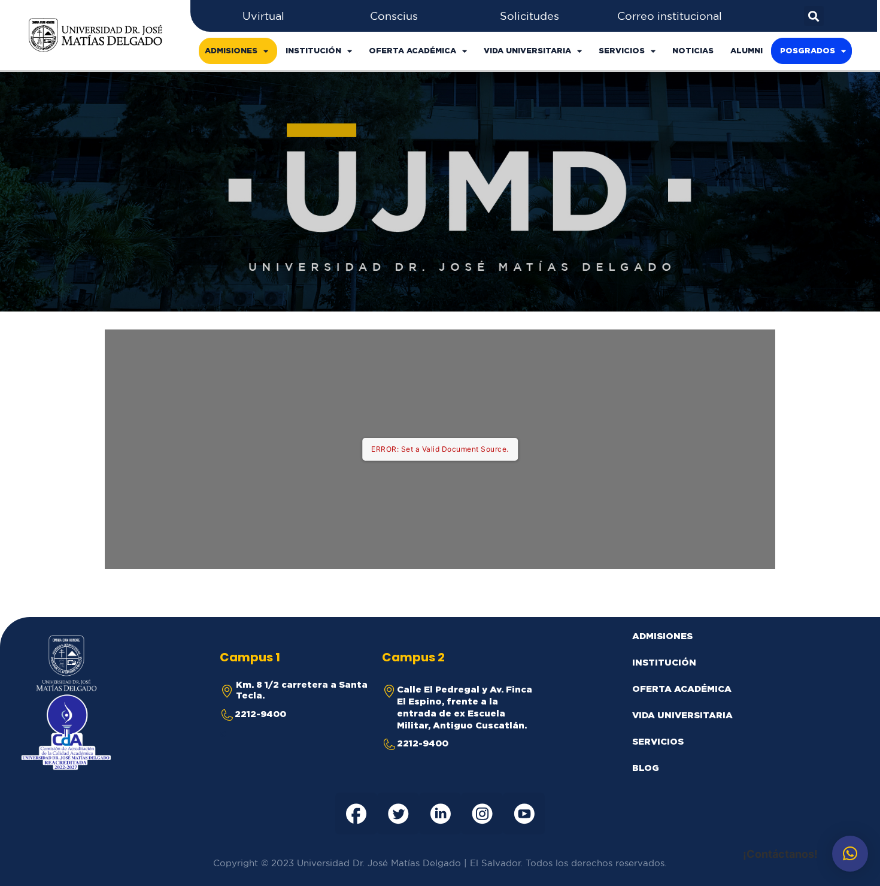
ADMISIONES (231, 50)
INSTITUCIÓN (313, 50)
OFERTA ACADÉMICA (412, 50)
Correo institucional (669, 16)
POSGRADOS (807, 50)
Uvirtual (263, 16)
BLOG (645, 768)
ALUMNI (746, 50)
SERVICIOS (622, 50)
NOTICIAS (693, 50)
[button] (850, 854)
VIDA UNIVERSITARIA (527, 50)
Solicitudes (529, 16)
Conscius (394, 16)
